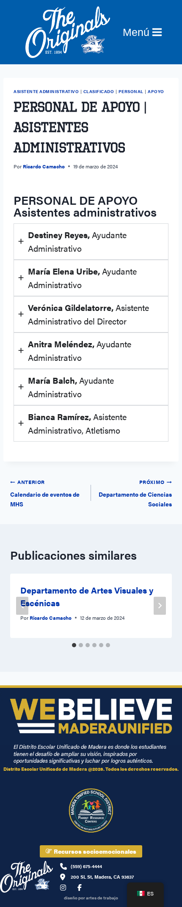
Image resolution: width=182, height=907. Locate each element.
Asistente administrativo (46, 91)
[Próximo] (160, 605)
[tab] (74, 645)
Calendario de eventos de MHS (45, 493)
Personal (131, 91)
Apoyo (156, 91)
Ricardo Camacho (44, 166)
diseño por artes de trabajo (91, 898)
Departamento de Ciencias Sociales (135, 493)
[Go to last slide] (22, 605)
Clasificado (98, 91)
